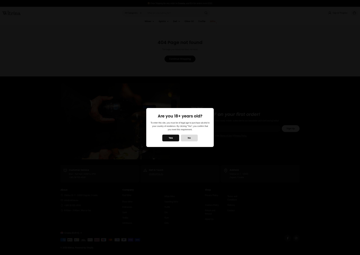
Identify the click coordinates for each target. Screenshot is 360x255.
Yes (171, 138)
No (189, 138)
